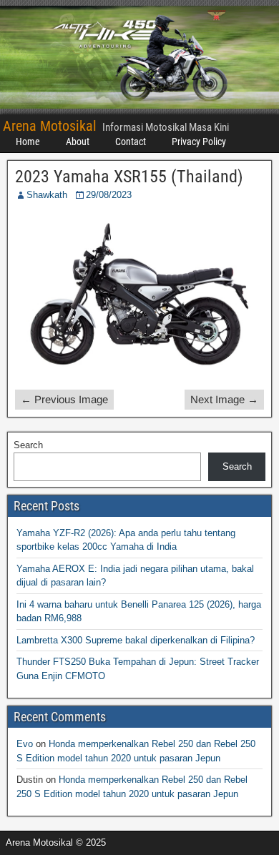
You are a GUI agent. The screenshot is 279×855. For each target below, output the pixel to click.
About (77, 141)
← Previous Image (64, 399)
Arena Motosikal (50, 125)
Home (28, 141)
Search (28, 445)
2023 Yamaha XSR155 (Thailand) (129, 177)
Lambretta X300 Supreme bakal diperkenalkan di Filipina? (135, 640)
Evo (24, 743)
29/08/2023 (109, 194)
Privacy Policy (199, 141)
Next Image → (224, 399)
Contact (130, 141)
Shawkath (46, 194)
